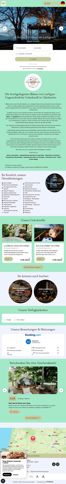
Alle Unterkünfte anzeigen (32, 267)
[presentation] (5, 28)
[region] (14, 465)
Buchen (19, 295)
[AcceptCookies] (3, 481)
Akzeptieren (7, 474)
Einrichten (15, 474)
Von (19, 48)
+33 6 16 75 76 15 (26, 465)
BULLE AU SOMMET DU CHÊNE (47, 246)
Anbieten (15, 412)
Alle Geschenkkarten (32, 418)
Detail (7, 259)
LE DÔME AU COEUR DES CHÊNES (16, 246)
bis (34, 48)
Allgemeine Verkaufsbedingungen (40, 471)
